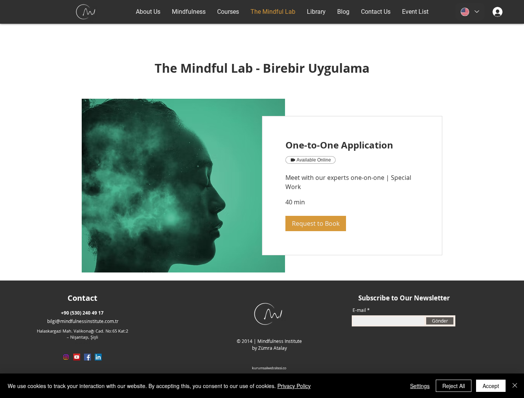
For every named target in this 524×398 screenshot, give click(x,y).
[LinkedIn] (98, 357)
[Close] (514, 386)
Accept (491, 386)
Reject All (453, 386)
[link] (352, 145)
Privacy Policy (294, 386)
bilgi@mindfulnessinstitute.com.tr (83, 321)
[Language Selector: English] (469, 11)
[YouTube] (76, 357)
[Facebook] (87, 357)
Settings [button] (420, 386)
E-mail (359, 310)
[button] (315, 223)
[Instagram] (66, 357)
